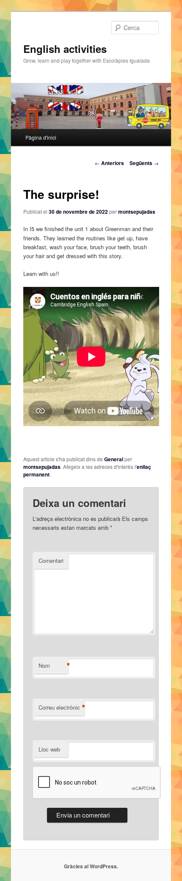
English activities (65, 48)
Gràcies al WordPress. (91, 866)
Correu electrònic (61, 707)
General (113, 459)
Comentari (51, 560)
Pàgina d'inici (40, 137)
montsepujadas (136, 211)
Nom (53, 665)
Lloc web (49, 749)
